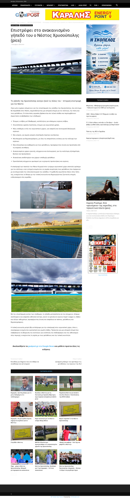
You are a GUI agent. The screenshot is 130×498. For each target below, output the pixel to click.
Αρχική (13, 22)
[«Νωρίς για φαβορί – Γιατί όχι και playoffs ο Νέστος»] (70, 433)
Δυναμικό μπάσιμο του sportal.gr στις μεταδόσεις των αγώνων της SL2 (68, 363)
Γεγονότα (38, 5)
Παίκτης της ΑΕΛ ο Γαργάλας (95, 131)
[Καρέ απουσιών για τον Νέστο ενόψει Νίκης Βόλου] (46, 409)
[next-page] (91, 227)
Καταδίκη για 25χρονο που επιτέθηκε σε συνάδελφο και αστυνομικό (25, 363)
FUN (95, 5)
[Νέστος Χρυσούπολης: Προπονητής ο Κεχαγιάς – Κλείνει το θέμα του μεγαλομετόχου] (70, 456)
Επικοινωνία (107, 5)
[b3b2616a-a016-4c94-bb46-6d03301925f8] (46, 210)
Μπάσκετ (50, 5)
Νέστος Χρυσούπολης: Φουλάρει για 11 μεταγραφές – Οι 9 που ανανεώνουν (45, 468)
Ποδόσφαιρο (25, 5)
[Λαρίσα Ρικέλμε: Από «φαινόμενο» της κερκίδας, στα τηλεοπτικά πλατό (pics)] (102, 188)
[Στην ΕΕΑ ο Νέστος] (22, 433)
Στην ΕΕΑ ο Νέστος (17, 442)
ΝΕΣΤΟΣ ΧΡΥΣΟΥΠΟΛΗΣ (34, 22)
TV (90, 5)
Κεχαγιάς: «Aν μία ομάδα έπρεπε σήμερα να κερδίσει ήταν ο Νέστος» (21, 420)
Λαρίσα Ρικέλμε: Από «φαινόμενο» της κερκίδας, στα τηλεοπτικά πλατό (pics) (101, 205)
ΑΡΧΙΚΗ (15, 5)
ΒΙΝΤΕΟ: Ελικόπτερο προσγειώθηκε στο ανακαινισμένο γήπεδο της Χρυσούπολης (46, 444)
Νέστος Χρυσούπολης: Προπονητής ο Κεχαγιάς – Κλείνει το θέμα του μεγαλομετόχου (70, 468)
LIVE (72, 5)
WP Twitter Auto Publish (57, 497)
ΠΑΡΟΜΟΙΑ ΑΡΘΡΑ (46, 371)
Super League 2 (21, 22)
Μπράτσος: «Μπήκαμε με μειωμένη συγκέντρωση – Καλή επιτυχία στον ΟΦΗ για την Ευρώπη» (102, 107)
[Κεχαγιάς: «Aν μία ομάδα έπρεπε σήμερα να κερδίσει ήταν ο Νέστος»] (22, 409)
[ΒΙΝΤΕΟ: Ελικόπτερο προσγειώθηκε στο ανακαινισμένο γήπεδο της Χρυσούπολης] (46, 433)
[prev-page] (12, 474)
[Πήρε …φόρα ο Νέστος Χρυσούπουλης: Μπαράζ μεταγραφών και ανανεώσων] (22, 456)
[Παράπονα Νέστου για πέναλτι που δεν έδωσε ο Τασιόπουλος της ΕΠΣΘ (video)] (70, 383)
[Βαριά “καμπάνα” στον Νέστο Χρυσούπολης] (70, 409)
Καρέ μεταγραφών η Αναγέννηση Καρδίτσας (100, 138)
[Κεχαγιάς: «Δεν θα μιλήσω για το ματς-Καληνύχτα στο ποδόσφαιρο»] (22, 383)
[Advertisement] (102, 160)
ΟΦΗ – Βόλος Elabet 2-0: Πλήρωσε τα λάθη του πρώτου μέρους (101, 115)
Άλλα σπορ (83, 5)
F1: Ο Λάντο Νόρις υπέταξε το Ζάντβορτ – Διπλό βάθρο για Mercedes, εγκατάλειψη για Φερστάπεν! (102, 123)
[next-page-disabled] (15, 474)
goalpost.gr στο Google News (41, 346)
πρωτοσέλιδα (102, 275)
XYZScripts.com (75, 497)
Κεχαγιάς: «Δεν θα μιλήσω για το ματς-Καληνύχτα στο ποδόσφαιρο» (21, 395)
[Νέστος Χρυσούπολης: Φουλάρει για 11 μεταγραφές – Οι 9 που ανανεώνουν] (46, 456)
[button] (116, 5)
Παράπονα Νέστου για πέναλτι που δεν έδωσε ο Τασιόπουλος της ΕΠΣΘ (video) (69, 395)
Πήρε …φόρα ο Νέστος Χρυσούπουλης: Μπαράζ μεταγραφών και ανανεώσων (20, 468)
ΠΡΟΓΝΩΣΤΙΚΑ (63, 5)
